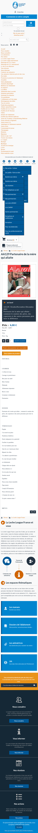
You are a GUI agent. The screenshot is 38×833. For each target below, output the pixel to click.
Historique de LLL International (10, 64)
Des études (4, 76)
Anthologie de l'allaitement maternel (11, 124)
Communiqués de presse (7, 128)
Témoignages (4, 130)
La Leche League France (8, 58)
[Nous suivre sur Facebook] (13, 45)
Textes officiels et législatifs (8, 120)
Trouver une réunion (6, 138)
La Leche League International (9, 60)
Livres (2, 147)
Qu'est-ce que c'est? (6, 136)
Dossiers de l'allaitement (7, 114)
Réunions (4, 134)
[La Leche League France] (19, 5)
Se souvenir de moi (19, 31)
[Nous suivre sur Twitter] (16, 45)
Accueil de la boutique (7, 145)
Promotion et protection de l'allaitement (12, 78)
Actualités (3, 80)
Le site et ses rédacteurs (7, 66)
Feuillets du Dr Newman (8, 111)
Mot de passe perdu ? (19, 33)
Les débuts (4, 89)
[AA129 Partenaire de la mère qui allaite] (19, 281)
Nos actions (19, 818)
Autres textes (4, 126)
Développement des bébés (8, 101)
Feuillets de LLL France (7, 109)
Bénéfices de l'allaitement (8, 85)
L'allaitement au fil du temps (9, 99)
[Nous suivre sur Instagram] (10, 45)
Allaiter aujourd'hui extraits (8, 107)
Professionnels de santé (7, 151)
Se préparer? (4, 87)
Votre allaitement (6, 82)
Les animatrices (5, 55)
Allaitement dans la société (8, 91)
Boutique (4, 143)
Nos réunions (19, 786)
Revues (3, 149)
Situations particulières (7, 93)
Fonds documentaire (7, 105)
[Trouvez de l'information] (19, 574)
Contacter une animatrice (8, 72)
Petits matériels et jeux (7, 153)
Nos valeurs (4, 56)
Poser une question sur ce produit (15, 348)
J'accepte (19, 827)
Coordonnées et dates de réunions (13, 685)
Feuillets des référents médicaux (10, 116)
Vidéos (3, 112)
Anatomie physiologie (7, 83)
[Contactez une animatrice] (7, 561)
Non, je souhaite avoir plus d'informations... (19, 830)
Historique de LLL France (8, 62)
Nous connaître (5, 53)
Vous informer (5, 70)
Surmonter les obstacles (7, 95)
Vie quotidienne (5, 97)
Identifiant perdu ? (19, 35)
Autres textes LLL (6, 122)
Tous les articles (5, 103)
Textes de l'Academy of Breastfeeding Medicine (14, 118)
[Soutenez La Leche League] (31, 561)
